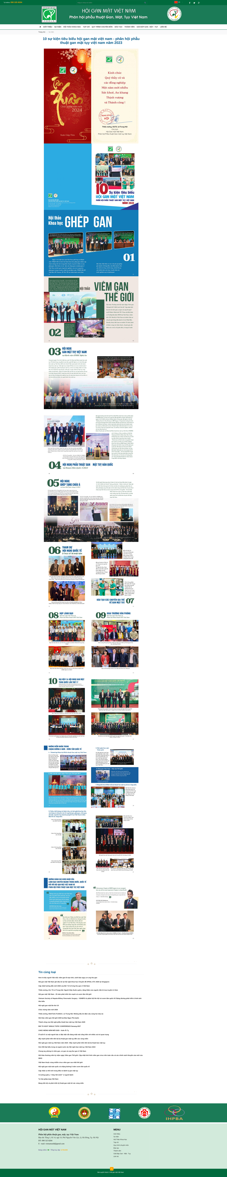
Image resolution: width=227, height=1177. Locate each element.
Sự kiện (57, 27)
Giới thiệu (47, 27)
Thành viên (129, 27)
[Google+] (199, 2)
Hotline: (13, 2)
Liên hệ (163, 27)
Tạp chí (86, 27)
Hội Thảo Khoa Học (72, 27)
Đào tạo (118, 27)
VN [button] (179, 2)
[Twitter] (194, 2)
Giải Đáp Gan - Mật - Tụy (147, 27)
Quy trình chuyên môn (102, 27)
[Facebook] (190, 2)
